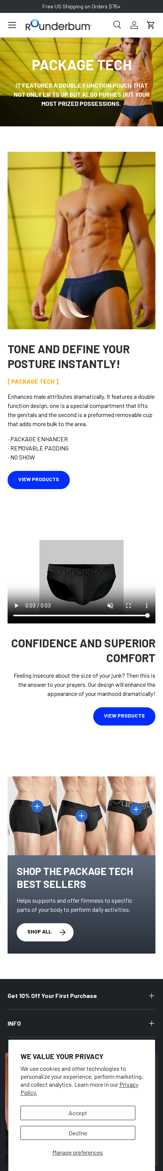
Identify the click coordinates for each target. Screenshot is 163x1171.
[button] (151, 25)
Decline (78, 1132)
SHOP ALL (39, 931)
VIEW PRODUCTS (38, 479)
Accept (78, 1112)
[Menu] (12, 25)
